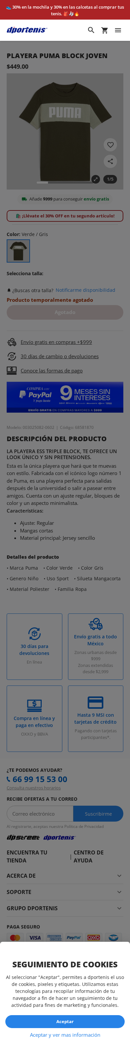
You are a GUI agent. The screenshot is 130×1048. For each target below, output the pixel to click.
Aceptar (65, 1021)
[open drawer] (118, 30)
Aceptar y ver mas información (65, 1034)
